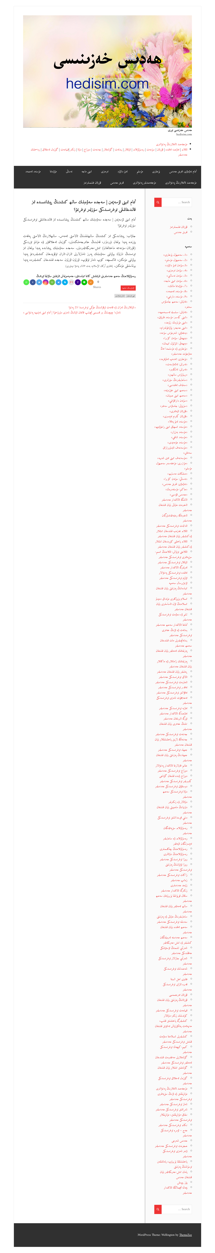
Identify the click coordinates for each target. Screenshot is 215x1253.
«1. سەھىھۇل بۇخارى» (175, 255)
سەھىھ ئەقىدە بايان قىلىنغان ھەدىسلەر (176, 930)
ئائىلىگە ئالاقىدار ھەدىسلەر (174, 500)
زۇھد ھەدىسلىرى (179, 885)
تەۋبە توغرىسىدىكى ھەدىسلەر (173, 708)
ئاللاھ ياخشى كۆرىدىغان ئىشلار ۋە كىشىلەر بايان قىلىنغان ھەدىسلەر (173, 544)
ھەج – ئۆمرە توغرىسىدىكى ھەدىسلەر (176, 1133)
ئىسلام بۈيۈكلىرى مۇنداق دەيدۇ (171, 599)
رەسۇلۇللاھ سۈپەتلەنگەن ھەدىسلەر (177, 831)
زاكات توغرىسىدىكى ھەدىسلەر (172, 875)
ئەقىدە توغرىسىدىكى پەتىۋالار (173, 573)
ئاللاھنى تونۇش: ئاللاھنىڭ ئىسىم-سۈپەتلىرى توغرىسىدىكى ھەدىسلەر (173, 554)
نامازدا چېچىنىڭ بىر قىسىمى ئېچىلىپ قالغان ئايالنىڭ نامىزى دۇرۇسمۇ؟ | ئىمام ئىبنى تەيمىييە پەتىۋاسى (73, 312)
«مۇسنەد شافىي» (179, 437)
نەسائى (69, 171)
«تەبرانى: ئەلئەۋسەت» (176, 364)
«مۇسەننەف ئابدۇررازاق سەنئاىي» (177, 450)
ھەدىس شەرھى (179, 1141)
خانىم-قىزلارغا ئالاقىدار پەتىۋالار (171, 766)
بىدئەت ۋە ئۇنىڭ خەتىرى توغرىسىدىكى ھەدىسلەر (177, 633)
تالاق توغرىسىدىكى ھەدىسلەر (173, 677)
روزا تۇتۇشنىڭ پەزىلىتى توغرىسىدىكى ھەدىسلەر (178, 867)
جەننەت (97, 149)
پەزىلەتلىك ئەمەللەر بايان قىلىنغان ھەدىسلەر (174, 653)
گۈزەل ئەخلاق (50, 149)
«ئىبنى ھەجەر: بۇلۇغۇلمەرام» (173, 328)
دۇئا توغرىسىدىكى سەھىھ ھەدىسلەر (177, 794)
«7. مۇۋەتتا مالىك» (177, 286)
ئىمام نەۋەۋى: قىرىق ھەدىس (183, 171)
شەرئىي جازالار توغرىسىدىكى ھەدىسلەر (175, 961)
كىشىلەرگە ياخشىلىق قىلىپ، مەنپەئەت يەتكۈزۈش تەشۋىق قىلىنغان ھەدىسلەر (173, 1026)
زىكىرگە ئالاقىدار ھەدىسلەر (174, 891)
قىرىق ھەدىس (117, 183)
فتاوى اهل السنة (179, 979)
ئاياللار (127, 149)
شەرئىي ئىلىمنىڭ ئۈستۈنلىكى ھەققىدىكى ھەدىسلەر (176, 950)
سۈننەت (151, 149)
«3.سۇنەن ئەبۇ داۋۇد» (176, 265)
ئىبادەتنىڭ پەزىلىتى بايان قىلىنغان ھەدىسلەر (174, 591)
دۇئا (79, 149)
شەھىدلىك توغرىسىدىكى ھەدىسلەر (178, 971)
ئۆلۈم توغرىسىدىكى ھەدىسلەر (173, 578)
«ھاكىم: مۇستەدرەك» (176, 489)
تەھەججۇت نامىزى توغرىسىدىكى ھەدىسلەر (174, 700)
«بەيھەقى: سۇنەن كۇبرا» (175, 338)
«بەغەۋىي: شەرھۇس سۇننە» (173, 333)
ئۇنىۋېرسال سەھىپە (128, 288)
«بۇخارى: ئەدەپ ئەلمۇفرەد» (173, 359)
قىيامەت (65, 149)
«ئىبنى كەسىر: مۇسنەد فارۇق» (172, 317)
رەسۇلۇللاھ (138, 149)
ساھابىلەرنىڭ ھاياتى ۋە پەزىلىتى (172, 917)
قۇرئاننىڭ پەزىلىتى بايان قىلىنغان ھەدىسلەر (174, 1002)
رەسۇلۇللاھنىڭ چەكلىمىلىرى (173, 849)
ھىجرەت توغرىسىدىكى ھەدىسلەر (171, 1146)
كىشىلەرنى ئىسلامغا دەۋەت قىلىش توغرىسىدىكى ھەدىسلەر (175, 1039)
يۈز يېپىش (182, 1182)
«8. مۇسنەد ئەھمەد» (176, 291)
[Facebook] (33, 282)
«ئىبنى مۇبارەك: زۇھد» (175, 322)
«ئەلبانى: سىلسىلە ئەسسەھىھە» (172, 312)
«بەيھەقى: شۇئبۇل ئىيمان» (174, 343)
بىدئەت (118, 149)
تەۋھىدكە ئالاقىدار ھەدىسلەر (173, 713)
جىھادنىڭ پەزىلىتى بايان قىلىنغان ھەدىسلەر (174, 758)
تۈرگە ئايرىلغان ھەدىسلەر (175, 718)
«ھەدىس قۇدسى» (178, 495)
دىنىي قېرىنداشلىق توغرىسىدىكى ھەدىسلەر (175, 820)
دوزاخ (87, 149)
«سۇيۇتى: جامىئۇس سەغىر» (173, 406)
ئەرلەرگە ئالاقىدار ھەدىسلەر (173, 567)
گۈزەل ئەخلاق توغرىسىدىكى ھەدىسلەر (175, 1081)
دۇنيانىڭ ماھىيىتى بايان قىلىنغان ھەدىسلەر (174, 810)
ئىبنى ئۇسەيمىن (131, 296)
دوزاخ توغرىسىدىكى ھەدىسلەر (172, 771)
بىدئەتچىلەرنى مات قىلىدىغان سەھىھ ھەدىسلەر (176, 643)
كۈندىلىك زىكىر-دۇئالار (175, 1016)
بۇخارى (156, 171)
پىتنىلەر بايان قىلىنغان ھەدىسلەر (172, 672)
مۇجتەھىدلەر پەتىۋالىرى (144, 183)
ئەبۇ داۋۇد (123, 171)
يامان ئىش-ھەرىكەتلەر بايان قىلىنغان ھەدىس (176, 1174)
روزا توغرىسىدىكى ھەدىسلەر (173, 859)
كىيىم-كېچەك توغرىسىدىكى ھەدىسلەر (176, 1049)
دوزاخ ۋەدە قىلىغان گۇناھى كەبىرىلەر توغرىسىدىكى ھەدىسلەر (175, 778)
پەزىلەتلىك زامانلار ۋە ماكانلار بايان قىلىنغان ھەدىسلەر (174, 664)
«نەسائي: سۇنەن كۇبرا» (175, 479)
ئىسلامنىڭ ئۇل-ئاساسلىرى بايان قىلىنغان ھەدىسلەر (174, 606)
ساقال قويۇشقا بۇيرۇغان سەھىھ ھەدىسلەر (174, 898)
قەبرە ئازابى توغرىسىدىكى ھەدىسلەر (177, 987)
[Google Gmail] (71, 282)
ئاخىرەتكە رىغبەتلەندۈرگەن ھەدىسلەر (177, 518)
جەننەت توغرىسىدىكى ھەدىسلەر (171, 734)
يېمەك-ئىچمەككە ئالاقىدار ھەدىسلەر (178, 1190)
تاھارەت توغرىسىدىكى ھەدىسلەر (171, 682)
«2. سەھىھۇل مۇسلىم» (176, 260)
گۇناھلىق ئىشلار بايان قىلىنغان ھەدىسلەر (175, 1070)
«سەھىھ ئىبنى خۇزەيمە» (175, 390)
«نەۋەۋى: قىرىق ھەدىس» (174, 484)
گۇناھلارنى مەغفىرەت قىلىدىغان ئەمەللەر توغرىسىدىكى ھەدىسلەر (173, 1060)
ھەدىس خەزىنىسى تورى (180, 130)
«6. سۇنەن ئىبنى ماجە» (175, 281)
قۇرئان (160, 149)
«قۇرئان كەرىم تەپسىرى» (175, 416)
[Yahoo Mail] (78, 282)
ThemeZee (185, 1235)
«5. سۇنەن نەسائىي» (177, 276)
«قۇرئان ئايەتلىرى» (178, 411)
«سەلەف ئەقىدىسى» (177, 385)
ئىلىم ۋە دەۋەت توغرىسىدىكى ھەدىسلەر (175, 617)
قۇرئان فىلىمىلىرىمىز (92, 183)
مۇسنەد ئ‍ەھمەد (33, 171)
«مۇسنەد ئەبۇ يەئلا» (177, 421)
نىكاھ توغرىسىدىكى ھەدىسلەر (173, 1125)
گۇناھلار (107, 149)
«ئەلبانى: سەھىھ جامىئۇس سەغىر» (176, 304)
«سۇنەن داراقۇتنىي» (177, 401)
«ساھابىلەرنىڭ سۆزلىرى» (174, 380)
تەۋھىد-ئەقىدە (172, 149)
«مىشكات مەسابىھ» (177, 474)
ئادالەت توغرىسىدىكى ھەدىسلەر (171, 526)
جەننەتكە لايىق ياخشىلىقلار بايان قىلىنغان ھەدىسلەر (173, 742)
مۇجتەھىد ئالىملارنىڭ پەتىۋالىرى (171, 144)
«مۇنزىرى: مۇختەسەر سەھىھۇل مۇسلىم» (174, 466)
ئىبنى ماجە (87, 171)
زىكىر (72, 149)
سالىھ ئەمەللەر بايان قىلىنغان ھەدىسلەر (176, 909)
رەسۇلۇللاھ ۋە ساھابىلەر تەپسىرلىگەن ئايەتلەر (177, 841)
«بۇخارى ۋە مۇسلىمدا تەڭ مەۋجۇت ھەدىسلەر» (176, 351)
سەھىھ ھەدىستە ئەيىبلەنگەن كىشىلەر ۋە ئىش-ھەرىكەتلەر (176, 940)
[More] (91, 282)
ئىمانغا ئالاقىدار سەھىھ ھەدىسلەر (171, 625)
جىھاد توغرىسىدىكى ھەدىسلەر (172, 750)
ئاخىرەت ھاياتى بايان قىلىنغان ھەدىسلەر (175, 507)
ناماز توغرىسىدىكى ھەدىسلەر (173, 1104)
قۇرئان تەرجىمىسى (178, 995)
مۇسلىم (140, 171)
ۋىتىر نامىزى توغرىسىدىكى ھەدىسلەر (177, 1154)
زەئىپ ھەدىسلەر (179, 880)
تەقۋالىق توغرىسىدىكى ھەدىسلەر (171, 693)
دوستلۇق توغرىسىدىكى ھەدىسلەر (171, 786)
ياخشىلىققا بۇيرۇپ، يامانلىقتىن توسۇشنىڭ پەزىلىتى (174, 1164)
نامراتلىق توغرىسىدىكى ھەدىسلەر (171, 1109)
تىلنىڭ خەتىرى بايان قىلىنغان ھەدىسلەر (175, 726)
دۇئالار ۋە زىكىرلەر (177, 802)
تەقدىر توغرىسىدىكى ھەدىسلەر (172, 687)
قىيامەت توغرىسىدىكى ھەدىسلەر (171, 1010)
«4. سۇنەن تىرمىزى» (177, 270)
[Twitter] (39, 282)
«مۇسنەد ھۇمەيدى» (177, 442)
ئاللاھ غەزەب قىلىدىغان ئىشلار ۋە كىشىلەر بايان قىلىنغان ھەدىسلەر (174, 534)
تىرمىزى (104, 171)
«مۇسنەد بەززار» (179, 432)
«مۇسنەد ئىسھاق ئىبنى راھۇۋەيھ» (170, 427)
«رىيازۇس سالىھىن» (177, 375)
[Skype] (65, 282)
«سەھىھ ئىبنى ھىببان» (176, 396)
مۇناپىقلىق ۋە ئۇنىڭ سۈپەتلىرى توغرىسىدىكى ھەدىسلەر (175, 1096)
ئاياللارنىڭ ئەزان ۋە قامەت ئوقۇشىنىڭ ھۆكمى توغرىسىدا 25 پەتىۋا (101, 307)
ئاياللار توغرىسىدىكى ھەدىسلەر (172, 562)
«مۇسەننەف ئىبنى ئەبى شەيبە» (172, 458)
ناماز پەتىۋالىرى (119, 296)
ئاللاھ (184, 149)
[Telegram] (58, 282)
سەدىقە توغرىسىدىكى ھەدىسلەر (172, 922)
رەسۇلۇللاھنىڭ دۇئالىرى (175, 854)
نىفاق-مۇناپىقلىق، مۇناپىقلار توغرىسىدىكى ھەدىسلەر (176, 1117)
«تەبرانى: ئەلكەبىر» (178, 369)
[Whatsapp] (26, 282)
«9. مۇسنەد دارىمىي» (176, 297)
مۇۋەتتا (53, 171)
